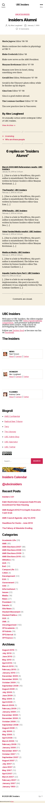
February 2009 (9, 708)
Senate (5, 605)
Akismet (12, 801)
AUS (4, 563)
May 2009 (7, 699)
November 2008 (10, 718)
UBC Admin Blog (11, 437)
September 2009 (10, 686)
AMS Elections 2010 (11, 556)
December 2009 (10, 676)
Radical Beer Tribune (13, 421)
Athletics (6, 560)
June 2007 (7, 767)
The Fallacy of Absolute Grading (17, 528)
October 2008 (9, 721)
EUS (4, 579)
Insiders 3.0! (8, 497)
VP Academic (8, 628)
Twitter (26, 356)
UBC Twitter (9, 447)
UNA (4, 621)
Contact (18, 356)
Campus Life (8, 569)
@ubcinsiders (12, 484)
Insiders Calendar (14, 477)
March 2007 (8, 777)
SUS (4, 618)
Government (8, 582)
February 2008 (9, 744)
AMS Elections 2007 (11, 547)
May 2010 (7, 660)
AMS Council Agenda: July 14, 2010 (18, 518)
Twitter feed (18, 330)
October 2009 (9, 682)
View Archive (8, 125)
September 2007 (10, 757)
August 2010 (8, 650)
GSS (4, 586)
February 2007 (9, 780)
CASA (5, 573)
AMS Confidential (12, 416)
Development (8, 576)
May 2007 (7, 770)
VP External (7, 634)
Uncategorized (22, 14)
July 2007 (7, 764)
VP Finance (7, 638)
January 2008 (9, 747)
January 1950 (8, 786)
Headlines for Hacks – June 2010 (17, 523)
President (6, 602)
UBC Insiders (22, 4)
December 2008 (10, 715)
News (4, 599)
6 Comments (24, 29)
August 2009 (8, 689)
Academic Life (9, 540)
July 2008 (7, 731)
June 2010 (7, 656)
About (11, 356)
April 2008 (7, 738)
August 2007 (8, 760)
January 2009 (9, 712)
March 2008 (8, 741)
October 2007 (9, 754)
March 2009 (8, 705)
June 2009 (7, 695)
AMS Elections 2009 (11, 553)
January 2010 (8, 673)
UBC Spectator (11, 442)
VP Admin (6, 631)
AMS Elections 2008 (11, 550)
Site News (7, 608)
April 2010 (7, 663)
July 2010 (7, 653)
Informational (8, 589)
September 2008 (10, 725)
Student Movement (11, 612)
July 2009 (7, 692)
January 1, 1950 (33, 25)
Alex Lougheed (16, 25)
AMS (4, 543)
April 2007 (7, 773)
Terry (6, 426)
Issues (5, 592)
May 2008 (7, 734)
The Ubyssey (10, 431)
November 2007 (10, 751)
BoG (4, 566)
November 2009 (10, 679)
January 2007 (9, 783)
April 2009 (7, 702)
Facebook (9, 332)
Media (5, 595)
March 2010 (8, 666)
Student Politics (9, 615)
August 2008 (8, 728)
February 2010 (9, 669)
